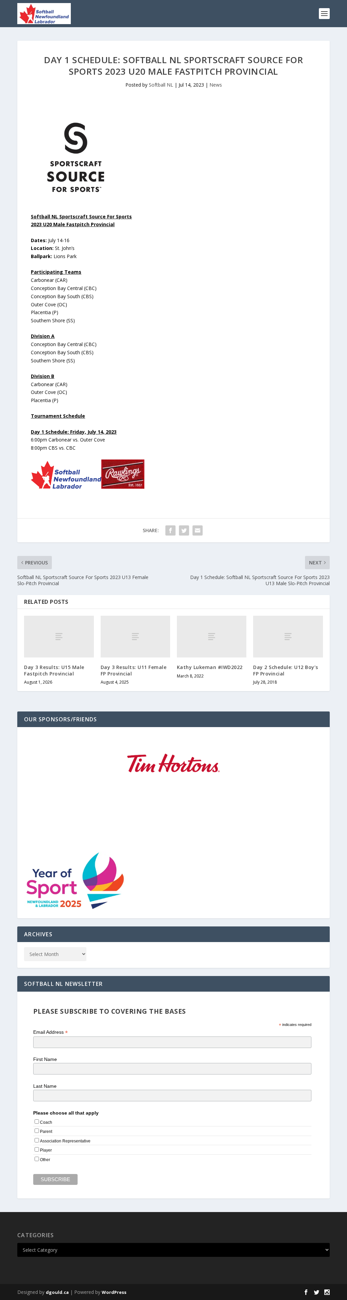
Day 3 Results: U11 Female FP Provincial (134, 670)
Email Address (50, 1032)
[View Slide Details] (173, 763)
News (215, 85)
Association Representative (65, 1141)
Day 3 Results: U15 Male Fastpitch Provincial (54, 670)
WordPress (114, 1292)
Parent (46, 1131)
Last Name (45, 1086)
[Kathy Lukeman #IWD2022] (211, 636)
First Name (45, 1059)
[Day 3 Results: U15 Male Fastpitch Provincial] (59, 636)
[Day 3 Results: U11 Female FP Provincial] (135, 636)
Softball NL (161, 85)
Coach (46, 1122)
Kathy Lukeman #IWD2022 (210, 667)
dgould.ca (57, 1292)
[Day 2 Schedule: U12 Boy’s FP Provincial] (288, 636)
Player (46, 1150)
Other (45, 1159)
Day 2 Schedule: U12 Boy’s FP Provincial (285, 670)
